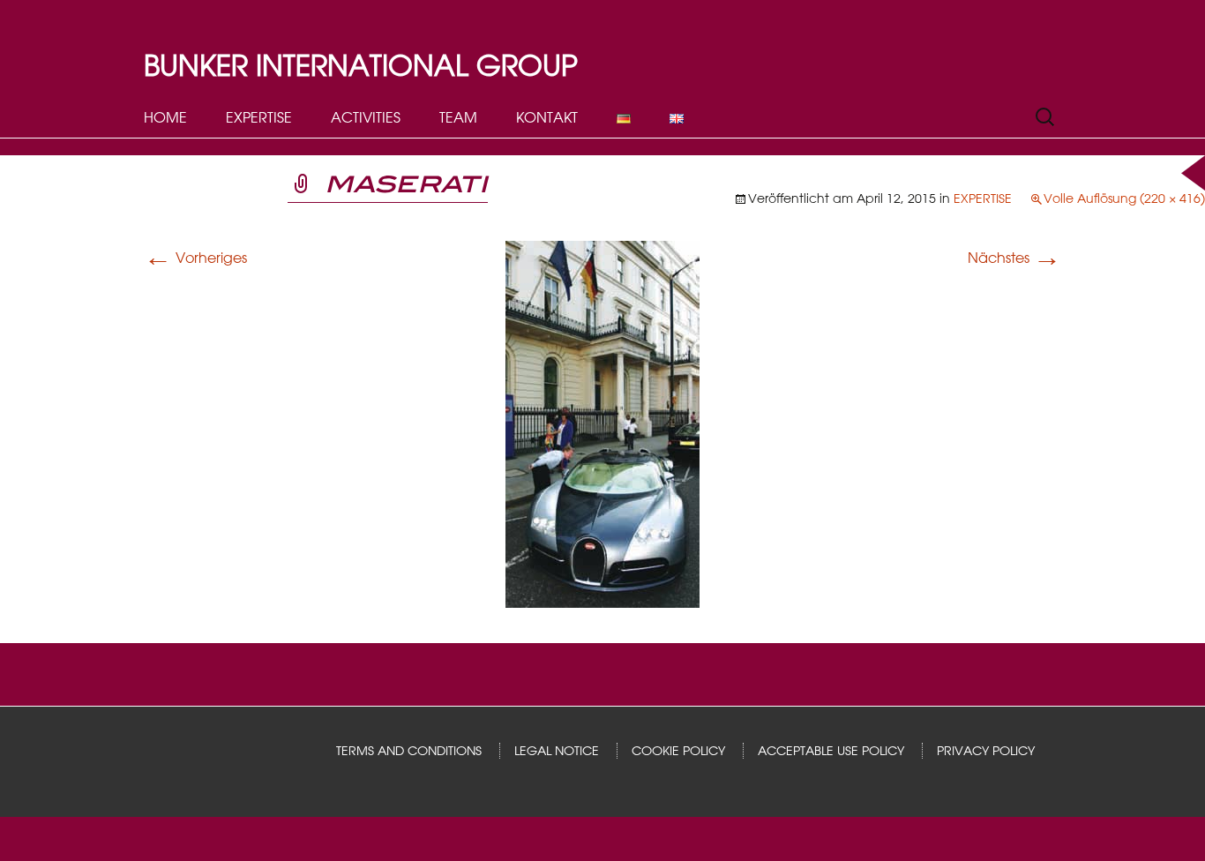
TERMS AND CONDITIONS (409, 751)
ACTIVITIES (365, 117)
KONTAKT (547, 117)
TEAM (458, 117)
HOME (165, 117)
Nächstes (1014, 257)
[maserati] (602, 423)
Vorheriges (195, 257)
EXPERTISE (259, 117)
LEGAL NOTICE (556, 751)
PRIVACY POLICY (986, 751)
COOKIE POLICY (678, 751)
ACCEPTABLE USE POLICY (831, 751)
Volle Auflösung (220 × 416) (1124, 198)
